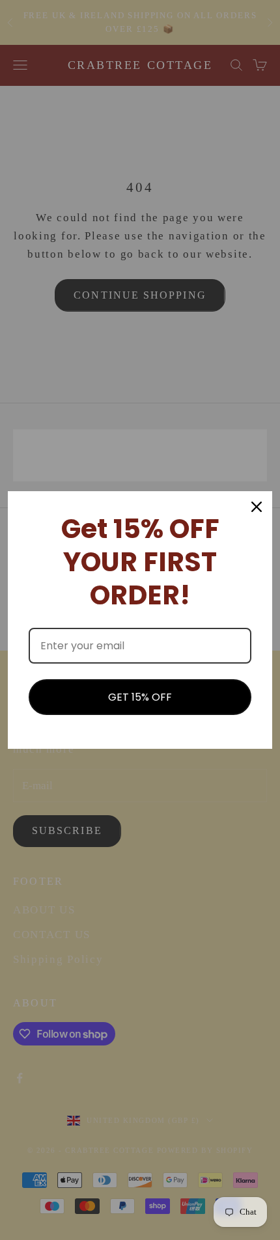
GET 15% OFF (140, 697)
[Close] (256, 506)
